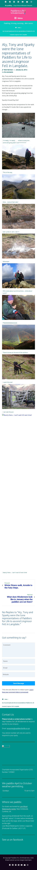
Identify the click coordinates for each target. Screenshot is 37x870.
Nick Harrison (8, 70)
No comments (8, 72)
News (19, 27)
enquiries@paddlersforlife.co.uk (18, 728)
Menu (20, 18)
